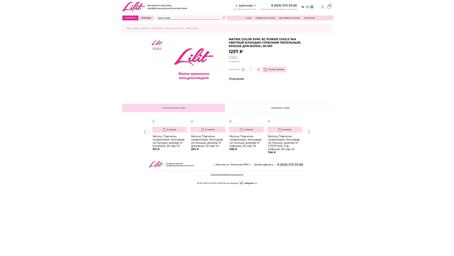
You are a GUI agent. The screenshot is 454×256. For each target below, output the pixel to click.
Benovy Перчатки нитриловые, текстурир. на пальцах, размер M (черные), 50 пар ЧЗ (245, 141)
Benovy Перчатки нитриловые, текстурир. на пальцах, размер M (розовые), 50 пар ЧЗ (207, 141)
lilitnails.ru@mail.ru (264, 164)
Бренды (146, 18)
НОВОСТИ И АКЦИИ (265, 18)
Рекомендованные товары (174, 108)
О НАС (249, 18)
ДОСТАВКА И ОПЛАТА (289, 18)
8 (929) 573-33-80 (290, 164)
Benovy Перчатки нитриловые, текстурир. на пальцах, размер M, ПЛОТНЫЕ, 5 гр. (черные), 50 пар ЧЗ (284, 143)
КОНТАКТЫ (309, 18)
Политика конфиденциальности (227, 175)
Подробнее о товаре (280, 108)
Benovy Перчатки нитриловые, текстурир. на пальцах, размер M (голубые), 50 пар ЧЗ (169, 141)
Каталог (130, 18)
